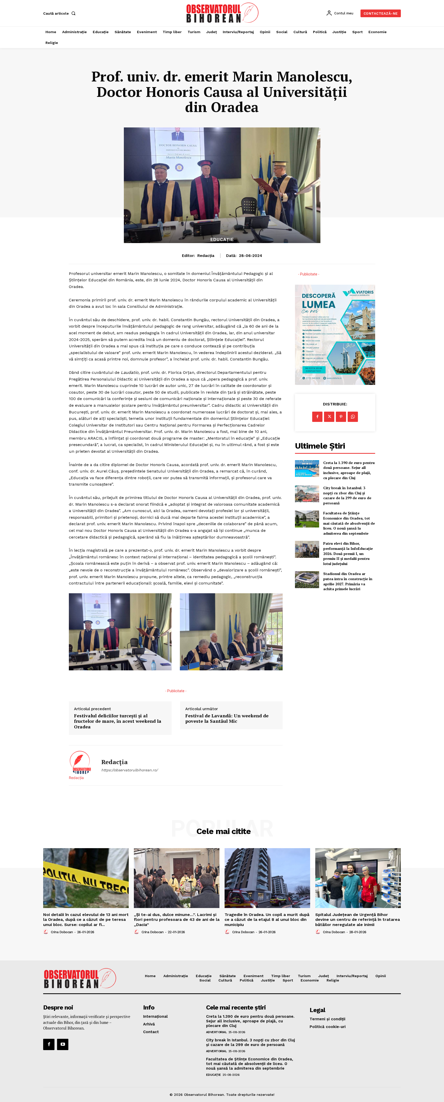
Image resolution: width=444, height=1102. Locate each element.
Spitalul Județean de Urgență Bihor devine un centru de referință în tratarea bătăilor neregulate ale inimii (357, 919)
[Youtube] (62, 1044)
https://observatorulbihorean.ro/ (129, 770)
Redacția (205, 255)
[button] (60, 13)
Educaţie (222, 239)
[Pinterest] (341, 417)
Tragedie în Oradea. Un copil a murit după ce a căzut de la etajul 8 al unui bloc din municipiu (267, 919)
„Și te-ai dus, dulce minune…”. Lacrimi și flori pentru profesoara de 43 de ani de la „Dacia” (176, 919)
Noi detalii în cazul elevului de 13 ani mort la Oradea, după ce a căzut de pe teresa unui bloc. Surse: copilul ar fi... (86, 919)
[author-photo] (46, 932)
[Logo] (222, 13)
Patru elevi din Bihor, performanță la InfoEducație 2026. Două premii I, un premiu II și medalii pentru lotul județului (348, 553)
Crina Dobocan (62, 932)
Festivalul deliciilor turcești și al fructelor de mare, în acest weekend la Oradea (117, 721)
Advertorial (216, 1032)
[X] (329, 417)
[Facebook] (317, 417)
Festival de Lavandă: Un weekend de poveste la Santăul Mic (227, 718)
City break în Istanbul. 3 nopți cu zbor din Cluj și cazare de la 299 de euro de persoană (347, 495)
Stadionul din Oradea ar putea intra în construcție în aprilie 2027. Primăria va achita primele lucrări (347, 581)
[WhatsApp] (353, 417)
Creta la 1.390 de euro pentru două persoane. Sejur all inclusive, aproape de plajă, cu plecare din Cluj (349, 470)
